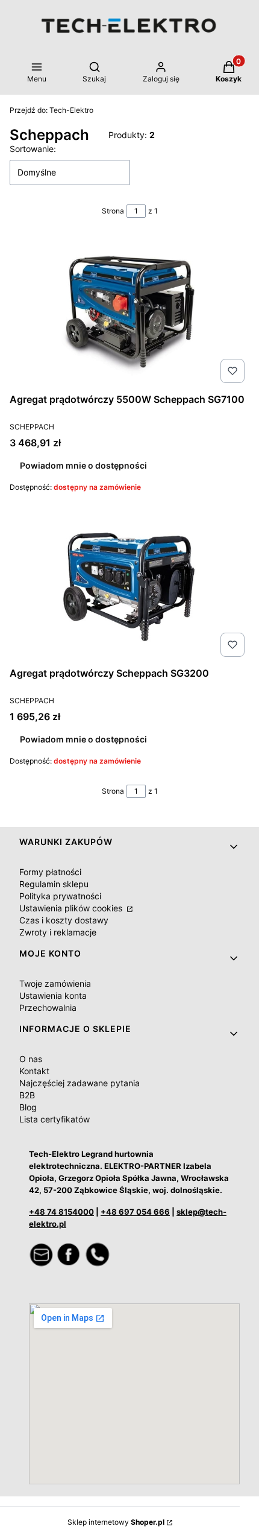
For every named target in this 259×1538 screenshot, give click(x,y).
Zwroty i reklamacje (57, 932)
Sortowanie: (33, 149)
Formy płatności (50, 872)
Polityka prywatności (60, 896)
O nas (30, 1059)
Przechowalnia (47, 1007)
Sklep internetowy (115, 1522)
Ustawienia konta (53, 995)
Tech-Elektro (51, 110)
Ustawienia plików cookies (72, 908)
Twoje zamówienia (55, 983)
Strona (113, 210)
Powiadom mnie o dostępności (83, 465)
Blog (28, 1107)
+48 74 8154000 (61, 1212)
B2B (27, 1095)
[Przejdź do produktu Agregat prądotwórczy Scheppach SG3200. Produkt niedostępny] (129, 586)
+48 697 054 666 (135, 1212)
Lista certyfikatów (54, 1119)
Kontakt (34, 1071)
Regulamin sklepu (54, 884)
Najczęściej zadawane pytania (79, 1083)
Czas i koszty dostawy (63, 920)
